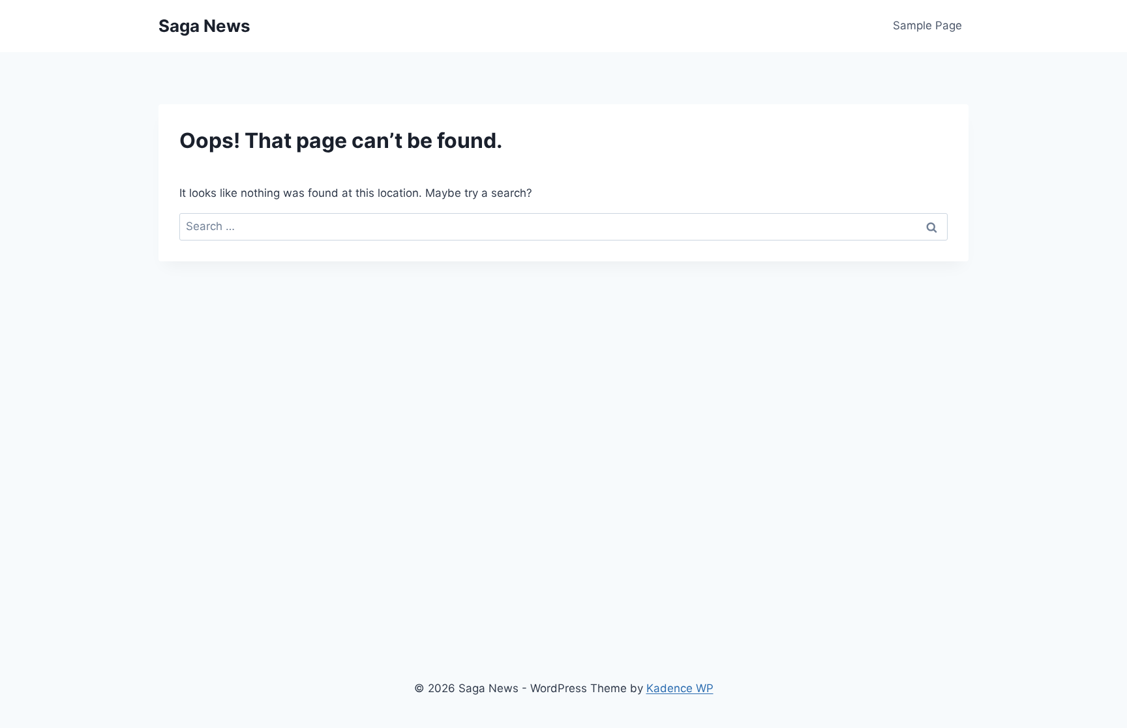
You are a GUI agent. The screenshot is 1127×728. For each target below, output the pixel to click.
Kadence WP (680, 688)
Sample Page (927, 25)
